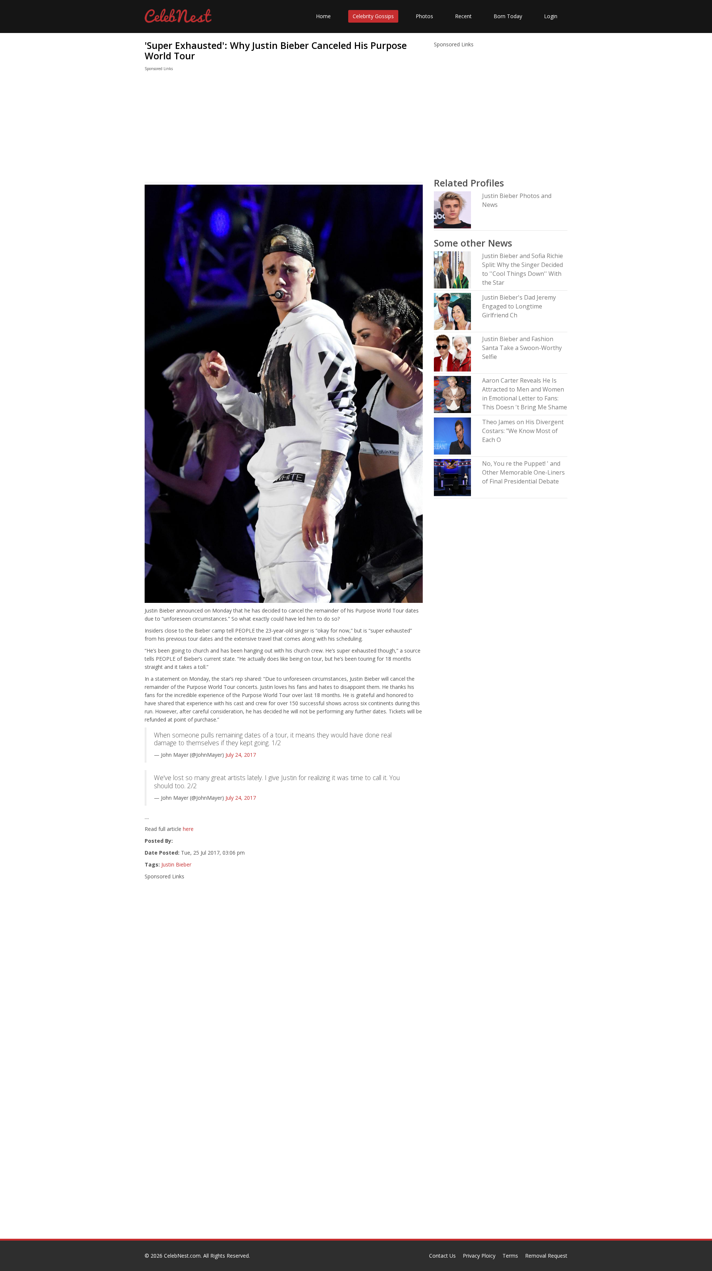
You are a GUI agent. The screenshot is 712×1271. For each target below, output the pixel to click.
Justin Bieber (176, 864)
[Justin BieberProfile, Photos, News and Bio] (452, 209)
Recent (463, 16)
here (188, 828)
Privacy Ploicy (479, 1255)
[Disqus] (284, 1144)
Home (323, 16)
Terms (510, 1255)
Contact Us (442, 1255)
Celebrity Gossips (373, 16)
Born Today (508, 16)
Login (550, 16)
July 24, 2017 (240, 754)
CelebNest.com (182, 1255)
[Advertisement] (284, 128)
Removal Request (546, 1255)
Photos (424, 16)
